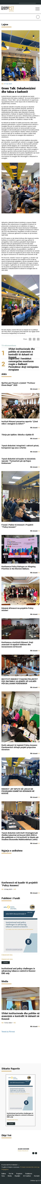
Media (10, 1176)
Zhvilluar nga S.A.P (35, 1181)
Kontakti (37, 1176)
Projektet (19, 1174)
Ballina (3, 1174)
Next (38, 1100)
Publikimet (28, 1174)
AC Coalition (27, 1176)
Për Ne (11, 1174)
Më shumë (34, 389)
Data (3, 1176)
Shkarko (5, 962)
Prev (3, 1100)
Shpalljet (17, 1176)
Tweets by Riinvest (8, 1031)
